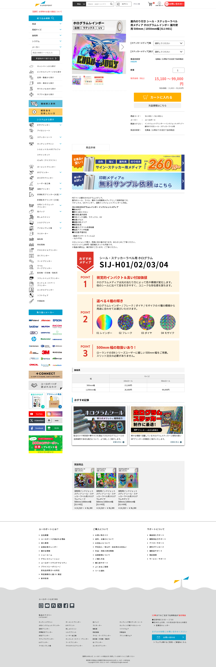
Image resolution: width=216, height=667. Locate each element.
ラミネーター (42, 233)
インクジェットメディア (174, 123)
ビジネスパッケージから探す (49, 72)
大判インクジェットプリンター (49, 625)
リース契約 (99, 570)
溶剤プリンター (43, 189)
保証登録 (153, 555)
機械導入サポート (156, 535)
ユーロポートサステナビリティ (54, 563)
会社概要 (44, 535)
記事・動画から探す (45, 77)
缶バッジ (41, 211)
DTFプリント (70, 625)
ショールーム (46, 555)
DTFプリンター (43, 125)
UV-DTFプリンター (45, 178)
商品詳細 (90, 147)
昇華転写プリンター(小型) (48, 200)
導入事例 (44, 543)
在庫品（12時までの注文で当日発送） (169, 59)
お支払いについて (102, 543)
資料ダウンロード (156, 547)
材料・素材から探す (45, 83)
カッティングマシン (45, 144)
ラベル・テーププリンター (102, 635)
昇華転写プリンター (46, 632)
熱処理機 (41, 244)
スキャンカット (43, 154)
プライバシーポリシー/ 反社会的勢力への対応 (51, 568)
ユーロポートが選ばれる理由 (53, 539)
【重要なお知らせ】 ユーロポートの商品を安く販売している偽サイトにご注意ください (108, 656)
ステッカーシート (44, 137)
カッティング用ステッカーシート (131, 622)
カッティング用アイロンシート (130, 625)
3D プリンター (43, 255)
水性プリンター (44, 635)
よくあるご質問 (101, 567)
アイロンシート (43, 130)
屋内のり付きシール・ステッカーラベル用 (160, 126)
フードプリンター (44, 261)
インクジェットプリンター (154, 123)
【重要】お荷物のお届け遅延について (46, 11)
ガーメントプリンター (46, 167)
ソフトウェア (42, 295)
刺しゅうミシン (43, 217)
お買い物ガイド (101, 535)
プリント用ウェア (126, 635)
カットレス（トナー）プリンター (77, 639)
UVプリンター (43, 172)
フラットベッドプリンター (48, 278)
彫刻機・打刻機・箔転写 (47, 273)
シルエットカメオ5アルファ (49, 149)
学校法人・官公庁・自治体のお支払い (111, 547)
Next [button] (122, 46)
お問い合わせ (169, 637)
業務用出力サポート (157, 539)
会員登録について (102, 555)
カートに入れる (161, 97)
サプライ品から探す (45, 94)
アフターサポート (156, 543)
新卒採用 (44, 578)
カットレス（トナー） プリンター (46, 284)
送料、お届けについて (104, 539)
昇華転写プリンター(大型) (48, 194)
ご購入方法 (100, 559)
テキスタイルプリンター (47, 250)
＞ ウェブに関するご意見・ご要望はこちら (169, 642)
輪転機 (40, 239)
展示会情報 (45, 551)
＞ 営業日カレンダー (162, 625)
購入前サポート (101, 563)
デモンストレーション (50, 559)
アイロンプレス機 (44, 228)
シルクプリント (43, 222)
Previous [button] (75, 46)
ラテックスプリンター (46, 639)
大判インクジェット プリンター (45, 205)
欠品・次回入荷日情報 (104, 551)
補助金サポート (155, 551)
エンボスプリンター (45, 290)
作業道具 (41, 301)
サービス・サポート (157, 559)
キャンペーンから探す (46, 66)
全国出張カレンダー (49, 547)
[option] (99, 47)
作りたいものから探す (46, 88)
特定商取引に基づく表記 (51, 574)
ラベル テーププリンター (44, 267)
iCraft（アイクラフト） (47, 160)
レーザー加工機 (43, 183)
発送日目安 (135, 59)
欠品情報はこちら (157, 105)
